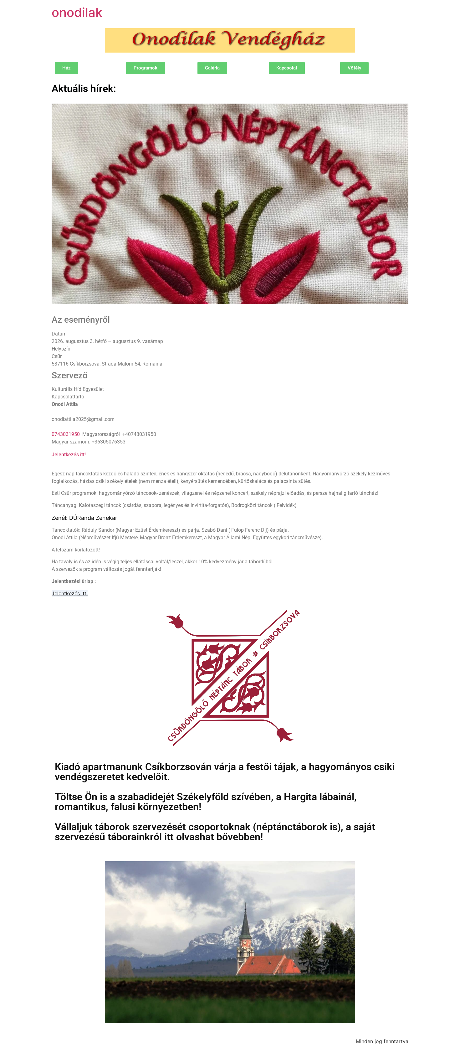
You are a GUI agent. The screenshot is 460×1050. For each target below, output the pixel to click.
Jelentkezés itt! (69, 455)
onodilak (77, 12)
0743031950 (66, 434)
